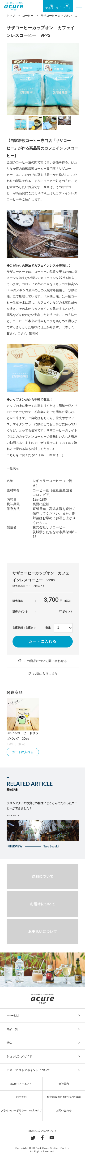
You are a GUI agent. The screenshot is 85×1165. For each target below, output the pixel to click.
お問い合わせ (64, 1110)
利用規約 (21, 1097)
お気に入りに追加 (45, 673)
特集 (9, 1042)
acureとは (13, 1015)
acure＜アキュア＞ (21, 1083)
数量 (48, 627)
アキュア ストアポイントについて (28, 1070)
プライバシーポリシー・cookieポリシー (21, 1112)
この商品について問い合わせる (45, 661)
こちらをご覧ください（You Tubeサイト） (36, 455)
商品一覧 (12, 1029)
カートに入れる (43, 641)
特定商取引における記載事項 (64, 1097)
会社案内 (64, 1083)
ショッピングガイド (19, 1056)
